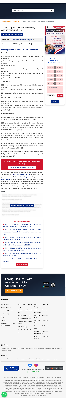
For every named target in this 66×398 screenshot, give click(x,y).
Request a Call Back (14, 291)
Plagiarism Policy (40, 359)
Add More (60, 95)
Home (3, 21)
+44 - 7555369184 (34, 372)
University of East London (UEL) (23, 40)
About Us (3, 320)
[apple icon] (46, 283)
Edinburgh (9, 348)
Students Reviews (6, 307)
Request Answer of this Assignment (22, 205)
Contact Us (55, 359)
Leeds (9, 350)
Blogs (2, 317)
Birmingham (29, 348)
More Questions (22, 265)
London (4, 348)
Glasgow (59, 348)
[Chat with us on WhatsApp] (4, 394)
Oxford (54, 348)
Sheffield (22, 348)
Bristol (35, 348)
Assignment (16, 21)
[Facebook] (30, 365)
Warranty (48, 359)
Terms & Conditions (15, 359)
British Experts (5, 304)
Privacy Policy (5, 359)
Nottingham (41, 348)
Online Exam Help (22, 326)
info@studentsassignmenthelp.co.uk (34, 369)
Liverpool (4, 350)
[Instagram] (36, 365)
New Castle (16, 348)
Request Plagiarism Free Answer (12, 34)
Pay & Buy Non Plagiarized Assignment (22, 167)
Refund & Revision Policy (27, 359)
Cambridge (48, 348)
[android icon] (46, 287)
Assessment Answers (7, 311)
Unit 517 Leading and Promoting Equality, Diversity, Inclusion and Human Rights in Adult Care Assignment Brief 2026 (22, 232)
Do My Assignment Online (24, 318)
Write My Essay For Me (24, 315)
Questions (8, 21)
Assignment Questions (7, 314)
